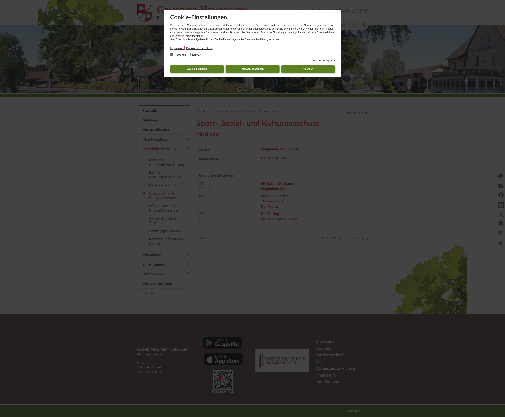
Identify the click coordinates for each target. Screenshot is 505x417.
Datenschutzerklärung (200, 48)
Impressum (177, 48)
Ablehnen (308, 69)
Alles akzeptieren (197, 69)
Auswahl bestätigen (252, 69)
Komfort (196, 55)
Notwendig (180, 55)
